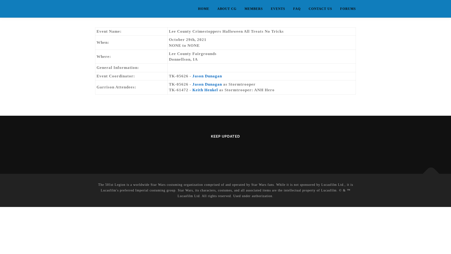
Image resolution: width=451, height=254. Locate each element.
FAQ (297, 9)
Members (254, 9)
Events (278, 9)
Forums (348, 9)
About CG (227, 9)
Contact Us (320, 9)
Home (203, 9)
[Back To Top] (431, 174)
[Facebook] (219, 149)
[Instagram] (231, 149)
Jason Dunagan (207, 76)
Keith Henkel (205, 90)
